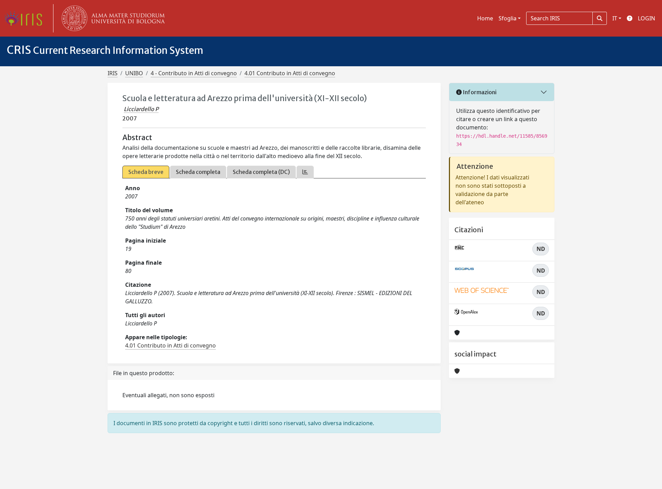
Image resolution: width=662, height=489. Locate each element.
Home (485, 18)
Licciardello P (141, 109)
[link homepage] (26, 18)
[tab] (305, 172)
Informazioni (479, 92)
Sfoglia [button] (507, 18)
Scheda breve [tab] (145, 171)
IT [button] (614, 18)
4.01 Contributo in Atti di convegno (289, 73)
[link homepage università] (111, 18)
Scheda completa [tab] (198, 171)
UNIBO (134, 73)
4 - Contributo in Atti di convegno (194, 73)
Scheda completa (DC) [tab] (261, 171)
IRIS (113, 73)
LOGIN (646, 18)
